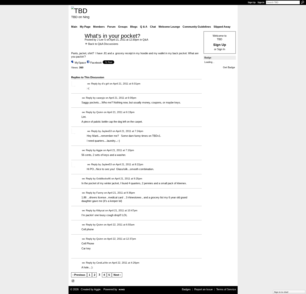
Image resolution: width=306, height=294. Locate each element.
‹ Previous (79, 274)
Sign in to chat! (281, 292)
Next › (117, 274)
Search (302, 2)
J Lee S (101, 39)
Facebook (96, 62)
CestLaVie (102, 262)
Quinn (99, 112)
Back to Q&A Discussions (103, 43)
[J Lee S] (77, 42)
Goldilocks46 (103, 178)
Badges (186, 289)
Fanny (99, 192)
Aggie (99, 150)
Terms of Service (226, 289)
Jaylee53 (107, 131)
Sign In (260, 2)
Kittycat (100, 210)
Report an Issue (203, 289)
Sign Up (252, 2)
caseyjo (100, 98)
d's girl (105, 83)
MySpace (80, 62)
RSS (73, 281)
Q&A (145, 39)
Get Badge (229, 67)
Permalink (88, 84)
